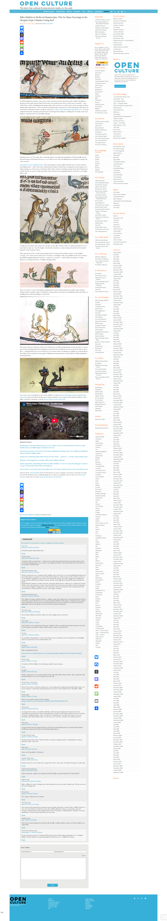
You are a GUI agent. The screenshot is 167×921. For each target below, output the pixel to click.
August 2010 (117, 670)
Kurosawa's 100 (118, 218)
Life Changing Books (101, 231)
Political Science (99, 104)
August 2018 (117, 461)
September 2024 (118, 302)
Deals (97, 483)
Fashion (98, 500)
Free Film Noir (99, 123)
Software (98, 607)
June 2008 (116, 727)
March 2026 (116, 263)
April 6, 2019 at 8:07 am (29, 671)
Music (97, 567)
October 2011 (117, 640)
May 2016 (116, 520)
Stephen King (99, 223)
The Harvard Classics (101, 185)
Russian (97, 167)
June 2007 (116, 753)
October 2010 (117, 666)
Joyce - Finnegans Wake (120, 103)
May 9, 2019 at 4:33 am (29, 749)
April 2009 (116, 705)
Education (98, 491)
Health (97, 519)
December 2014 (117, 557)
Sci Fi (97, 603)
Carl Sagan (116, 27)
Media (97, 557)
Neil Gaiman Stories (100, 189)
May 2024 (116, 311)
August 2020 (117, 409)
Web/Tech (98, 639)
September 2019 (118, 433)
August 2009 (117, 696)
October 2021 (117, 378)
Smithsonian (98, 309)
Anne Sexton (117, 134)
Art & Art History (100, 71)
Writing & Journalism (101, 110)
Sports (97, 609)
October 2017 (117, 483)
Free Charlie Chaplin (101, 136)
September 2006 (118, 772)
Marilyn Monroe (117, 179)
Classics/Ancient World (101, 81)
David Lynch (116, 227)
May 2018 (116, 468)
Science (98, 605)
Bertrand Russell (118, 51)
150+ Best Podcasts (101, 30)
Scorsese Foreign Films (120, 242)
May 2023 (116, 337)
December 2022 (117, 348)
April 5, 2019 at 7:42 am (29, 661)
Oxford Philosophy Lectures (121, 53)
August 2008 (117, 722)
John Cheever (117, 136)
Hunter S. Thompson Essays (101, 212)
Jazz (97, 531)
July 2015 (116, 542)
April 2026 (116, 261)
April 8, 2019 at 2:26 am (29, 696)
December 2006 (117, 766)
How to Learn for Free (102, 523)
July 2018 (116, 463)
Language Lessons (101, 538)
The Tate (97, 313)
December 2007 (117, 740)
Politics (98, 588)
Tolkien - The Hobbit (119, 123)
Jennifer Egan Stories (101, 207)
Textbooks (88, 907)
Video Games (99, 636)
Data (97, 481)
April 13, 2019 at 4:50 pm (30, 724)
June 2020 (116, 413)
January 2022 (117, 372)
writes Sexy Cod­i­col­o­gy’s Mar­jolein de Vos (68, 109)
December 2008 (117, 714)
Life (97, 546)
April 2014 (116, 574)
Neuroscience (99, 571)
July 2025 (116, 281)
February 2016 (117, 526)
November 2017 (117, 481)
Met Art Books (99, 334)
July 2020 (116, 411)
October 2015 (117, 535)
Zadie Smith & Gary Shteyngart (122, 201)
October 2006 (117, 770)
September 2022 (118, 355)
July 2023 (116, 333)
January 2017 (117, 502)
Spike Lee (116, 203)
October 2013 (117, 587)
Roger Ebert (116, 237)
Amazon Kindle (100, 437)
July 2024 (116, 307)
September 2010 (118, 668)
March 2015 (116, 550)
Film (97, 502)
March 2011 (116, 655)
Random (98, 599)
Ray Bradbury (99, 394)
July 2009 (116, 698)
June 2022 (116, 361)
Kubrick (115, 216)
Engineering (98, 89)
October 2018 (117, 457)
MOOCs (98, 561)
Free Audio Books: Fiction (102, 242)
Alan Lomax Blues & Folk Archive (102, 378)
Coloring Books (99, 352)
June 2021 (116, 387)
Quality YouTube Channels (99, 284)
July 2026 (116, 254)
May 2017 (116, 494)
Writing (98, 643)
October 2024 (117, 300)
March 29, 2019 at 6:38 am (30, 547)
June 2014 (116, 570)
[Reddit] (54, 42)
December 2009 (117, 687)
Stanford (98, 611)
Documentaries (99, 128)
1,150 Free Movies (100, 26)
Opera (97, 575)
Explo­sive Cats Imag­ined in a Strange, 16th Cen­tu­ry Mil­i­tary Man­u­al (42, 460)
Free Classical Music (101, 369)
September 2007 (118, 746)
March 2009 (116, 707)
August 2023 (117, 331)
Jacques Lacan (117, 42)
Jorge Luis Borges (118, 32)
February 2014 (117, 579)
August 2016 (117, 513)
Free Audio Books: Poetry (102, 244)
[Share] (54, 53)
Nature (97, 569)
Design (97, 485)
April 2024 (116, 313)
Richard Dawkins (118, 36)
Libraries (98, 544)
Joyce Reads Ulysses (119, 101)
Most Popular (99, 563)
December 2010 (117, 661)
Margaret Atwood (100, 404)
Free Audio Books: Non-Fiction (102, 247)
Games (98, 508)
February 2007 (117, 761)
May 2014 (116, 572)
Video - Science (100, 634)
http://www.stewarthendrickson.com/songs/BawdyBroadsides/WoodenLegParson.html (52, 653)
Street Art (98, 344)
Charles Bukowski (118, 110)
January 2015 (117, 555)
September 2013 (118, 590)
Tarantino (116, 220)
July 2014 (116, 568)
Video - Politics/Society (102, 632)
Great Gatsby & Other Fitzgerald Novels (101, 197)
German (97, 163)
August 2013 (117, 592)
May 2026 (116, 259)
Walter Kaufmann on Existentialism (123, 40)
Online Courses (100, 573)
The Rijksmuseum (100, 306)
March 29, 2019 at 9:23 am (30, 558)
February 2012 (117, 631)
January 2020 (117, 424)
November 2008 (117, 716)
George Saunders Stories (102, 209)
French (97, 161)
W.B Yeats (116, 127)
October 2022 (117, 352)
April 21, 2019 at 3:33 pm (30, 737)
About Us (51, 900)
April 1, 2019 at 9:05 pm (29, 647)
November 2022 (117, 350)
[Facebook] (54, 31)
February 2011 (117, 657)
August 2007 (117, 748)
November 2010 (117, 663)
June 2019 (116, 439)
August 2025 (117, 278)
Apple (97, 441)
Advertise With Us (120, 86)
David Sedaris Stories (101, 221)
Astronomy (98, 73)
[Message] (54, 46)
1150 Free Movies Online (102, 121)
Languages (88, 905)
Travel (97, 622)
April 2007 (116, 757)
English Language (101, 493)
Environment (98, 92)
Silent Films (98, 126)
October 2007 (117, 744)
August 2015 (117, 539)
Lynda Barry (116, 205)
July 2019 (116, 437)
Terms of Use (52, 907)
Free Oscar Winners (101, 144)
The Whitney (98, 317)
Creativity (98, 474)
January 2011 (117, 659)
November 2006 (117, 768)
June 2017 (116, 492)
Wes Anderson (117, 233)
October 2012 (117, 613)
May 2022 (116, 363)
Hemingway (98, 387)
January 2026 (117, 268)
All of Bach (98, 363)
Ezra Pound (116, 129)
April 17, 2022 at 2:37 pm (29, 793)
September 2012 (118, 616)
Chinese (97, 157)
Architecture (99, 445)
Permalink (35, 514)
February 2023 (117, 344)
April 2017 (116, 496)
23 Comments (49, 23)
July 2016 (116, 516)
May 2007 (116, 755)
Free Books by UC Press (102, 229)
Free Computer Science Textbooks (102, 261)
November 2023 (117, 324)
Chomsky (97, 225)
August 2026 (117, 252)
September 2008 (118, 720)
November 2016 (117, 507)
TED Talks (98, 615)
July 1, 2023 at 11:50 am (29, 820)
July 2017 (116, 489)
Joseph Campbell (118, 25)
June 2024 (116, 309)
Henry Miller (116, 159)
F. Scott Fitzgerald (118, 151)
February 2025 (117, 291)
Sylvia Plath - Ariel (118, 99)
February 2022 (117, 370)
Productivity (99, 592)
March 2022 (116, 368)
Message (84, 855)
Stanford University (100, 321)
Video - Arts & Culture (102, 630)
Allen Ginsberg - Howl (119, 125)
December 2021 (117, 374)
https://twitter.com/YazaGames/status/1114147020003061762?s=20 (45, 701)
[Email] (54, 49)
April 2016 (116, 522)
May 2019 (116, 442)
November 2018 (117, 455)
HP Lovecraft (99, 201)
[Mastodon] (54, 38)
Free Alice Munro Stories (102, 205)
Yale (97, 645)
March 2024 (116, 315)
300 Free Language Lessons (100, 37)
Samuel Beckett (117, 175)
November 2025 (117, 272)
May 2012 (116, 624)
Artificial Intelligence (101, 451)
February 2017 (117, 500)
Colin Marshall (26, 514)
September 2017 (118, 485)
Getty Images (99, 329)
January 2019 (117, 450)
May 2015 (116, 546)
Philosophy (98, 100)
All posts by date (100, 419)
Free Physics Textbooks (101, 259)
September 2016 (118, 511)
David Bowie (117, 172)
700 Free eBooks (100, 180)
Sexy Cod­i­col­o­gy (66, 395)
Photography (99, 580)
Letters (97, 542)
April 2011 (116, 653)
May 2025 (116, 285)
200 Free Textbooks (100, 34)
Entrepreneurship (100, 496)
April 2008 (116, 731)
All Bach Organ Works (101, 361)
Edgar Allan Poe (99, 203)
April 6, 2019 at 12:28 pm (30, 684)
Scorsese (116, 222)
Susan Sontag (117, 240)
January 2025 (117, 294)
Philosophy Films (118, 244)
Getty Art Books (99, 336)
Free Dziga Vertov (100, 142)
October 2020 (117, 405)
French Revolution (100, 327)
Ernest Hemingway (118, 148)
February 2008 (117, 735)
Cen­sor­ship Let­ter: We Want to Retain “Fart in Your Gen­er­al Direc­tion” (54, 469)
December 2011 (117, 635)
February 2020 (117, 422)
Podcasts (98, 584)
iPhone (97, 529)
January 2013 (117, 607)
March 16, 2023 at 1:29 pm (30, 804)
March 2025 (116, 289)
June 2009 (116, 700)
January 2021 (117, 398)
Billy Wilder (98, 410)
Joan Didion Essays (100, 215)
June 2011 (116, 648)
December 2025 (117, 270)
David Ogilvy (98, 406)
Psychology (98, 106)
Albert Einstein (117, 108)
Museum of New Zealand (102, 342)
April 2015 (116, 548)
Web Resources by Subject (100, 278)
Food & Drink (99, 506)
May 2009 (116, 703)
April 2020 (116, 418)
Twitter (98, 624)
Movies (87, 904)
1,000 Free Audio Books (102, 28)
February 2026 (117, 265)
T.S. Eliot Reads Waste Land (121, 97)
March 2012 (116, 629)
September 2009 (118, 694)
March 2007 (116, 759)
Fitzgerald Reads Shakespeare (122, 116)
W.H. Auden (116, 166)
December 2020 (117, 400)
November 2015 (117, 533)
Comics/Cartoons (101, 470)
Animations (98, 132)
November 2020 (117, 402)
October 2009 (117, 692)
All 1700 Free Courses (101, 113)
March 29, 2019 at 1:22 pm (30, 572)
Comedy (29, 23)
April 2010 (116, 679)
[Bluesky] (54, 27)
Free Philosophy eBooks (102, 183)
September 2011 (118, 642)
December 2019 (117, 426)
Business (97, 77)
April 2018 (116, 470)
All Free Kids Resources (101, 291)
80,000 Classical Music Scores (101, 366)
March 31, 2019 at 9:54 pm (30, 635)
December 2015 (117, 531)
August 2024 (117, 305)
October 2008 (117, 718)
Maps (97, 552)
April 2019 (116, 444)
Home (50, 899)
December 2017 (117, 479)
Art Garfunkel (117, 177)
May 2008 (116, 729)
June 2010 (116, 674)
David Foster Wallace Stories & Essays (101, 192)
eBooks (87, 908)
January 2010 (117, 685)
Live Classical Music (100, 371)
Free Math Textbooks (101, 265)
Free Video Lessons (100, 275)
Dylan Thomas (117, 131)
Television (98, 618)
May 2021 (116, 389)
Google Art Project (100, 325)
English (97, 159)
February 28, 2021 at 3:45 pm (31, 781)
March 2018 (116, 472)
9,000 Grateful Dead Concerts (101, 374)
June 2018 (116, 466)
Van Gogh (98, 350)
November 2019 (117, 429)
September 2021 (118, 381)
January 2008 (117, 737)
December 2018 (117, 452)
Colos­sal (75, 395)
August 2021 (117, 383)
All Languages (99, 172)
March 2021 (116, 394)
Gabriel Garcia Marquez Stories (102, 218)
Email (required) (26, 851)
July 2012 (116, 620)
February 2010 (117, 683)
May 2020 (116, 415)
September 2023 (118, 328)
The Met (97, 302)
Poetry (97, 586)
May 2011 (116, 650)
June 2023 (116, 335)
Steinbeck (98, 408)
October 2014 (117, 561)
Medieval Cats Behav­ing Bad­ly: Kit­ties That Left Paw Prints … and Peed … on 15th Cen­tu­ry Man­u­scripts (54, 457)
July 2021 (116, 385)
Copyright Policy (53, 904)
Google (98, 512)
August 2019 (117, 435)
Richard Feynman (118, 23)
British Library (99, 323)
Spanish (97, 170)
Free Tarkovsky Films (101, 140)
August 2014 (117, 566)
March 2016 (116, 524)
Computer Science (100, 83)
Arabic (97, 155)
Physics (97, 102)
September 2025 (118, 276)
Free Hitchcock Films (101, 134)
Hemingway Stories (100, 195)
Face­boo (57, 477)
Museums (98, 565)
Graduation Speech (101, 514)
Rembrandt (98, 348)
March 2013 (116, 603)
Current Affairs (100, 477)
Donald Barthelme (118, 168)
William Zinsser (99, 396)
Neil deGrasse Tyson (119, 146)
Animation (98, 439)
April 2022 (116, 365)
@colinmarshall (47, 477)
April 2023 (116, 339)
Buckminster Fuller (118, 38)
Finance (98, 504)
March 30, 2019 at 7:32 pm (30, 622)
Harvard (98, 517)
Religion (97, 108)
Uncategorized (100, 628)
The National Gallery (101, 315)
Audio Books (99, 455)
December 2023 (117, 322)
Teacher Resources (100, 287)
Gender (98, 510)
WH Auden (116, 192)
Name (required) (58, 851)
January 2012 (117, 633)
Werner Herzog (117, 229)
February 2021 (117, 396)
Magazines (99, 550)
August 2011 (117, 644)
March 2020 (116, 420)
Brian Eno (116, 157)
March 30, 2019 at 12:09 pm (31, 612)
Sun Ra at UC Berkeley (119, 21)
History (33, 23)
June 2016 (116, 518)
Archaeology (99, 443)
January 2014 (117, 581)
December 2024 (117, 296)
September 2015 (118, 537)
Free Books (98, 273)
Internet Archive (100, 525)
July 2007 (116, 750)
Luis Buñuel (116, 235)
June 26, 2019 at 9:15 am (29, 770)
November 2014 (117, 559)
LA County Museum (100, 319)
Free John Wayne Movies (102, 138)
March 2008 (116, 733)
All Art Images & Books (101, 300)
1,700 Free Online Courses (102, 20)
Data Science (99, 85)
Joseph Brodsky (117, 164)
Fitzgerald (98, 389)
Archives (98, 447)
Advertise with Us (54, 902)
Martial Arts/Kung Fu (101, 130)
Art (96, 449)
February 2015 (117, 553)
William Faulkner (118, 118)
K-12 (97, 533)
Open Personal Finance (101, 428)
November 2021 (117, 376)
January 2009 (117, 711)
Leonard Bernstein (118, 34)
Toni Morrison (99, 400)
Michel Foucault (117, 18)
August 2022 (117, 357)
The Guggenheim (100, 311)
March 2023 (116, 342)
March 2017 (116, 498)
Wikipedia (98, 641)
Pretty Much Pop (100, 590)
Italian (97, 165)
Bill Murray (116, 112)
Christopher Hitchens (119, 162)
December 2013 (117, 583)
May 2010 (116, 677)
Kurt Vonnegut (99, 398)
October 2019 (117, 431)
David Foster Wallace (119, 138)
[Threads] (54, 35)
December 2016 (117, 505)
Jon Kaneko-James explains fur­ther (31, 165)
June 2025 (116, 283)
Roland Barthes (117, 45)
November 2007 (117, 742)
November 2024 (117, 298)
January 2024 (117, 320)
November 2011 (117, 637)
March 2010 (116, 681)
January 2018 (117, 476)
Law (97, 540)
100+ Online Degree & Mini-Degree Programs (102, 22)
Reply (23, 553)
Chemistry (98, 79)
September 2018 (118, 459)
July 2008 (116, 724)
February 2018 (117, 474)
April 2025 (116, 287)
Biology (97, 75)
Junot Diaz (116, 207)
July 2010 (116, 672)
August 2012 (117, 618)
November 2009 (117, 690)
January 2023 (117, 346)
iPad (97, 527)
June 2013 (116, 596)
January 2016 (117, 529)
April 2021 (116, 392)
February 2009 (117, 709)
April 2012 (116, 626)
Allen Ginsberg (117, 153)
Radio (97, 597)
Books (24, 23)
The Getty (98, 304)
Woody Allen (117, 231)
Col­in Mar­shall (34, 473)
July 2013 (116, 594)
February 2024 (117, 318)
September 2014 (118, 563)
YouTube (98, 647)
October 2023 (117, 326)
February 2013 (117, 605)
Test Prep (98, 289)
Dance (97, 479)
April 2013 (116, 600)
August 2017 (117, 487)
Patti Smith (116, 155)
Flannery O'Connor (118, 121)
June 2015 (116, 544)
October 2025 (117, 274)
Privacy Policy (52, 905)
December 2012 (117, 609)
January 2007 (117, 764)
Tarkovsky (116, 224)
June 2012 (116, 622)
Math (96, 98)
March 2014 (116, 576)
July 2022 (116, 359)
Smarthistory (99, 346)
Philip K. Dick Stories (101, 187)
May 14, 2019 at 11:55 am (30, 760)
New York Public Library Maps (101, 339)
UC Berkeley (99, 626)
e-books (98, 487)
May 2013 (116, 598)
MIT (97, 559)
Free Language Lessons (102, 281)
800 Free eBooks (100, 32)
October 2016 (117, 509)
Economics (98, 87)
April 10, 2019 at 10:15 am (30, 709)
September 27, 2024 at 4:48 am (32, 832)
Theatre (98, 620)
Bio (49, 908)
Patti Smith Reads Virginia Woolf (122, 105)
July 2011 (116, 646)
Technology (99, 613)
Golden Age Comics (101, 227)
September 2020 (118, 407)
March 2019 (116, 446)
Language (98, 535)
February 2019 (117, 448)
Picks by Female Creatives (120, 183)
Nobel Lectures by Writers (120, 47)
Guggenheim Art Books (102, 332)
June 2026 (116, 257)
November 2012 (117, 611)
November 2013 (117, 585)
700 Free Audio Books (101, 240)
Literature (98, 96)
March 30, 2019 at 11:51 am (30, 596)
